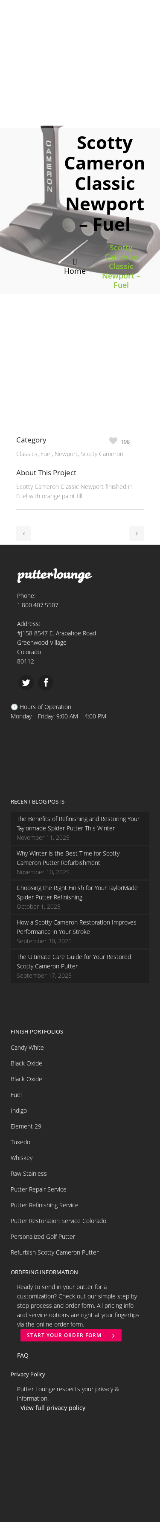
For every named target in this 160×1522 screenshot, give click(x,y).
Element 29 (26, 1126)
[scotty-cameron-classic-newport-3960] (25, 429)
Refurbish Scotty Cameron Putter (55, 1252)
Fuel (16, 1095)
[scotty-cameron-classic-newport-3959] (27, 429)
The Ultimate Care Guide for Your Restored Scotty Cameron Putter (74, 961)
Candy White (27, 1047)
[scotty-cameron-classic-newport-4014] (24, 429)
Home (75, 271)
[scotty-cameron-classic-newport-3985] (17, 429)
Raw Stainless (29, 1173)
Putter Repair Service (39, 1189)
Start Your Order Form (64, 1335)
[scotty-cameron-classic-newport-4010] (22, 429)
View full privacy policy (52, 1408)
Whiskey (21, 1158)
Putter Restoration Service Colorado (58, 1221)
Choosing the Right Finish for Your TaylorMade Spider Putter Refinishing (77, 892)
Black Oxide (26, 1063)
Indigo (19, 1110)
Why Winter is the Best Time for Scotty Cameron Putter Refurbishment (68, 858)
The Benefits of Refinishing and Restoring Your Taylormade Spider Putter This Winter (78, 823)
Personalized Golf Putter (43, 1236)
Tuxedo (20, 1142)
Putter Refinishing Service (45, 1205)
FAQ (23, 1355)
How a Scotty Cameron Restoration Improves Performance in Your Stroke (77, 927)
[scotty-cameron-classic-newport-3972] (19, 429)
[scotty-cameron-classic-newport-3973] (20, 429)
